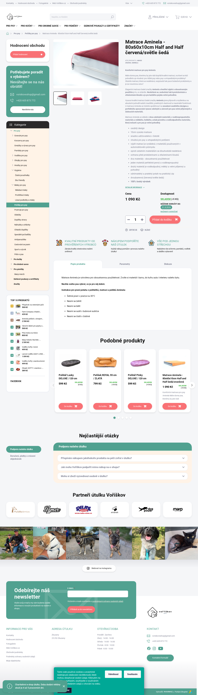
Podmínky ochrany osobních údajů (20, 656)
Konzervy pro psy (21, 141)
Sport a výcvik (20, 249)
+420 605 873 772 (25, 100)
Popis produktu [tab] (78, 264)
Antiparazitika (20, 239)
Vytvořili (159, 692)
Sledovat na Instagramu (101, 568)
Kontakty (10, 3)
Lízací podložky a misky (25, 200)
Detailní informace (133, 187)
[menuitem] (12, 26)
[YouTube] (161, 648)
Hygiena (17, 170)
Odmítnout (113, 674)
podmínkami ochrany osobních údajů (107, 601)
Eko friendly (20, 180)
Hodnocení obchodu (26, 3)
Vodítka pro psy (20, 155)
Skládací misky (21, 190)
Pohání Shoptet (181, 692)
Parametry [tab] (125, 264)
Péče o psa (18, 254)
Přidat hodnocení (20, 54)
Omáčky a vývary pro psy (24, 145)
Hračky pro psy (20, 165)
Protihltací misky (22, 195)
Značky (17, 284)
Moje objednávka (13, 661)
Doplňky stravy (20, 220)
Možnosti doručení (169, 212)
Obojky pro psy (20, 160)
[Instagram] (154, 648)
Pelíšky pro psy (20, 205)
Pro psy (17, 131)
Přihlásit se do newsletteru (81, 609)
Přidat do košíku (162, 219)
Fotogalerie (43, 3)
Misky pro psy (20, 185)
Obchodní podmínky (78, 3)
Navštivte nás (28, 109)
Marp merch (19, 274)
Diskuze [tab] (168, 264)
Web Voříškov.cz (59, 3)
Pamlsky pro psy (21, 150)
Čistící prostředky (22, 175)
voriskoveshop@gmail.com (30, 94)
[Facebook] (149, 648)
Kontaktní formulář (160, 658)
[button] (114, 417)
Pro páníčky (19, 269)
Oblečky (17, 215)
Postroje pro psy (21, 210)
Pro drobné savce (21, 264)
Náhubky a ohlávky (22, 225)
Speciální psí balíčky (22, 234)
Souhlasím (132, 674)
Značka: (131, 63)
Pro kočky (18, 259)
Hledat (112, 17)
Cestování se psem (22, 244)
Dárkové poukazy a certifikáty (26, 279)
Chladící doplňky (21, 230)
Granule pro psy (21, 136)
